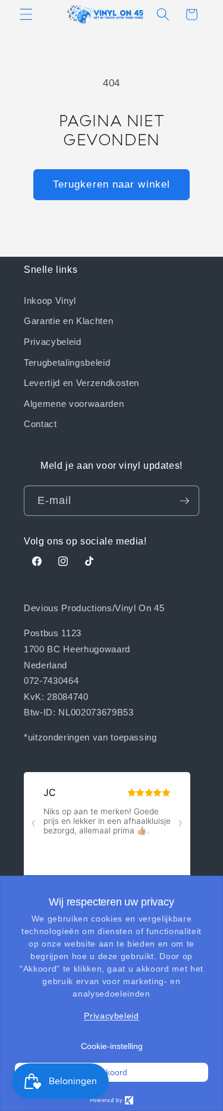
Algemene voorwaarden (74, 403)
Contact (40, 423)
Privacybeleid (52, 341)
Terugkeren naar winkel (111, 184)
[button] (26, 14)
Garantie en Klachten (68, 320)
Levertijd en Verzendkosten (81, 382)
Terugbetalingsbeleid (67, 362)
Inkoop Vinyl (50, 300)
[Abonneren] (184, 501)
